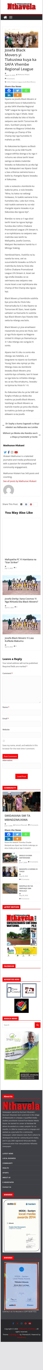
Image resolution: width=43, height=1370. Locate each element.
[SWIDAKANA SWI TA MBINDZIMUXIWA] (22, 801)
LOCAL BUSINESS (9, 1158)
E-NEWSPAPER (8, 1182)
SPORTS (6, 1173)
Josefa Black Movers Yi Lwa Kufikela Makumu (19, 639)
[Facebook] (9, 91)
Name (6, 707)
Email (6, 718)
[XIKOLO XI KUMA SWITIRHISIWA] (10, 859)
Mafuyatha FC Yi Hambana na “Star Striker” (20, 561)
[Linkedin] (9, 95)
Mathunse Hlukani (23, 75)
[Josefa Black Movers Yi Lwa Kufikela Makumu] (22, 616)
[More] (18, 95)
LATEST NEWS (8, 1153)
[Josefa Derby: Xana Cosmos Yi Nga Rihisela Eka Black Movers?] (22, 577)
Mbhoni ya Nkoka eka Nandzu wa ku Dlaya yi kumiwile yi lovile (20, 435)
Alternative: (8, 760)
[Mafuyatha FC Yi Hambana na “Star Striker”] (22, 519)
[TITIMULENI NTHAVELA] (5, 17)
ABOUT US (6, 1177)
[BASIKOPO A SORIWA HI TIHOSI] (10, 874)
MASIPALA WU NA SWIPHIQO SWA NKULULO (26, 888)
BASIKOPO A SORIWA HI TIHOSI (28, 870)
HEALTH (6, 1168)
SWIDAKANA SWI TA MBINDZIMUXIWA (17, 818)
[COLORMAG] (22, 1102)
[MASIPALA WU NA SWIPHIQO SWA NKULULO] (10, 892)
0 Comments (11, 79)
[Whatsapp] (26, 91)
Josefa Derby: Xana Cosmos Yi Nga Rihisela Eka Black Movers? (21, 600)
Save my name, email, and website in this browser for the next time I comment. (20, 747)
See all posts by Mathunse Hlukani (19, 481)
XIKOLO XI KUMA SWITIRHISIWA (25, 856)
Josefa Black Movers (29, 82)
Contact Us (7, 1187)
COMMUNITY (7, 1163)
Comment (8, 673)
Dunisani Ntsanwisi (21, 825)
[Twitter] (18, 91)
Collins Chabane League (14, 82)
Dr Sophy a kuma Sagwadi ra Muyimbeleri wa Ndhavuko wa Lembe (22, 425)
